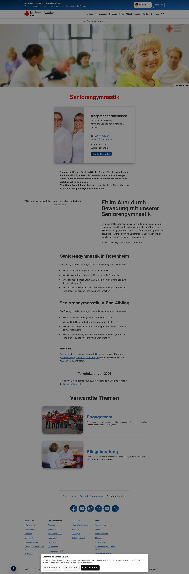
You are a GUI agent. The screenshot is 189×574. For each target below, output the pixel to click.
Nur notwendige (52, 567)
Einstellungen (71, 567)
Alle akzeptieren (90, 567)
